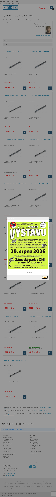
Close (47, 218)
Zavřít (45, 277)
